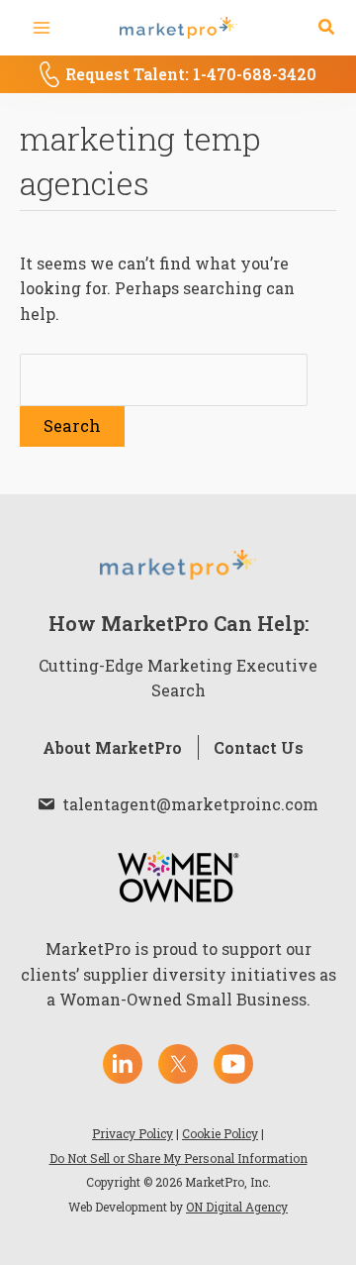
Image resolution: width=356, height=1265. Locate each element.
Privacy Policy (132, 1133)
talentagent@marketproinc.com (190, 803)
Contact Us (259, 747)
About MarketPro (112, 747)
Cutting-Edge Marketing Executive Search (178, 678)
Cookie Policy (220, 1133)
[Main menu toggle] (41, 28)
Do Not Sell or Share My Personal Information (178, 1158)
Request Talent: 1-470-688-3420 (190, 73)
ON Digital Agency (237, 1206)
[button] (327, 28)
